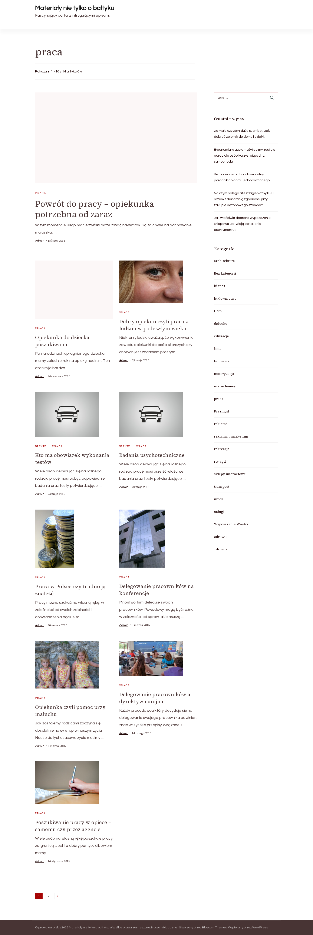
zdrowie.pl (222, 549)
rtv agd (220, 461)
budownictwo (225, 298)
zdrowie (220, 536)
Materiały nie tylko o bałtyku (74, 8)
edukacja (221, 336)
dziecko (220, 323)
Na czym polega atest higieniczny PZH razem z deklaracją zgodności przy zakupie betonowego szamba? (244, 199)
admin (39, 240)
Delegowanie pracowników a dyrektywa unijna (154, 698)
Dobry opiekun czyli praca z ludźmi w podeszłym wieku (153, 325)
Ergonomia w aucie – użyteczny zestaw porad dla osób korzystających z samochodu (244, 155)
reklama (221, 423)
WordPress (260, 927)
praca (40, 193)
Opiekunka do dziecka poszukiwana (62, 341)
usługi (219, 511)
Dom (218, 311)
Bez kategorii (225, 273)
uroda (219, 499)
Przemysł (221, 411)
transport (221, 486)
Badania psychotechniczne (152, 455)
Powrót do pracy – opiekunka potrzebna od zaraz (94, 209)
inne (217, 348)
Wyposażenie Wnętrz (231, 524)
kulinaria (221, 361)
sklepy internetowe (230, 474)
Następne (58, 896)
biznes (41, 446)
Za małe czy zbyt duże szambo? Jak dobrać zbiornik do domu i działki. (242, 133)
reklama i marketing (231, 436)
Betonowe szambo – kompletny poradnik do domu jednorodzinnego (242, 177)
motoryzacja (224, 373)
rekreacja (222, 448)
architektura (224, 260)
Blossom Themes (214, 927)
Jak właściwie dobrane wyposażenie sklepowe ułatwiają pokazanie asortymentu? (242, 223)
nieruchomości (226, 386)
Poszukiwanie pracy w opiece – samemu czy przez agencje (73, 826)
